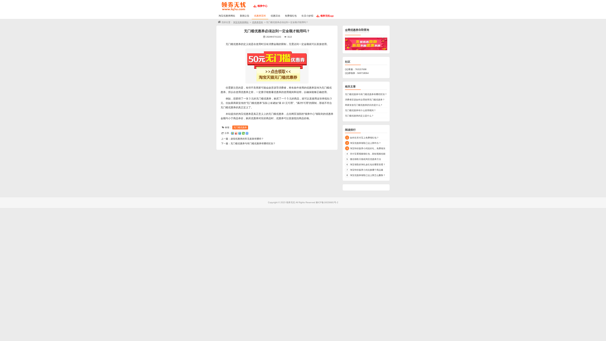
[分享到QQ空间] (232, 133)
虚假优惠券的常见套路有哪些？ (247, 138)
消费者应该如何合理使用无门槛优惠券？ (365, 99)
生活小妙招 (307, 15)
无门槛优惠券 (240, 127)
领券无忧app (327, 16)
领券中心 (262, 6)
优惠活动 (275, 15)
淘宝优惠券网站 (227, 15)
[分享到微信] (243, 133)
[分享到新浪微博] (236, 133)
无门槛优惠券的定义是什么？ (359, 115)
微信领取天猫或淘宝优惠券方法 (365, 159)
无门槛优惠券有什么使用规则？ (360, 110)
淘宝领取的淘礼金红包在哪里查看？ (367, 164)
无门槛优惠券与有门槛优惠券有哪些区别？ (253, 143)
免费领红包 (291, 15)
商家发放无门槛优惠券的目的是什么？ (364, 105)
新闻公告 (244, 15)
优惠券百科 (260, 15)
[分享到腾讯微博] (239, 133)
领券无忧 (290, 202)
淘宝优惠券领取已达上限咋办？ (365, 143)
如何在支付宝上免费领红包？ (364, 137)
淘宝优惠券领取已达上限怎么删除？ (367, 175)
